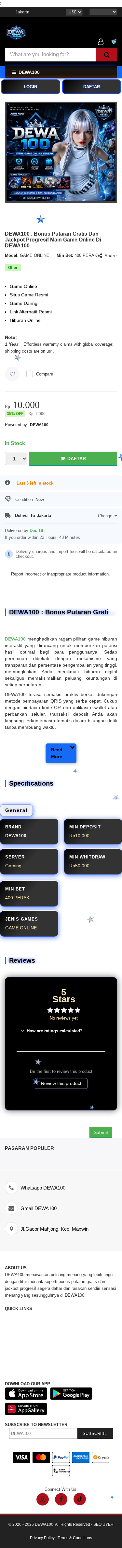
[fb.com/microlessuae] (61, 1499)
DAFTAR (91, 86)
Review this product (61, 1083)
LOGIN (30, 86)
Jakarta (22, 11)
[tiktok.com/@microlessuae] (80, 1499)
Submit (101, 1132)
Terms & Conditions (75, 1538)
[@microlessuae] (42, 1499)
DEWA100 (39, 425)
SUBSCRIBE (95, 1433)
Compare (44, 374)
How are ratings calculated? (54, 1030)
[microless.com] (31, 33)
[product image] (61, 152)
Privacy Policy (42, 1538)
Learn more (15, 358)
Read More (56, 753)
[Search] (106, 54)
